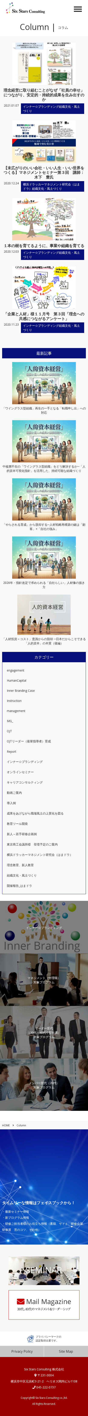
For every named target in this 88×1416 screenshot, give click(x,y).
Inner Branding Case (21, 691)
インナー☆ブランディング (25, 762)
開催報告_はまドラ (19, 886)
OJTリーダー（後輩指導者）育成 (29, 741)
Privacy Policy (22, 1351)
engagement (15, 670)
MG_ (10, 721)
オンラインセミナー (20, 772)
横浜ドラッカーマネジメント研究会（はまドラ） (40, 855)
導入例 (11, 803)
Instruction (14, 701)
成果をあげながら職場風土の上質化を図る (35, 813)
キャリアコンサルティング (25, 782)
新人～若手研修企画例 (22, 834)
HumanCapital (16, 680)
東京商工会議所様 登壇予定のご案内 (32, 844)
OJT (9, 731)
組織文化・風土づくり (22, 875)
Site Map (66, 1351)
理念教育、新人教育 (20, 865)
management (16, 711)
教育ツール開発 (17, 824)
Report (11, 751)
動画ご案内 (14, 793)
